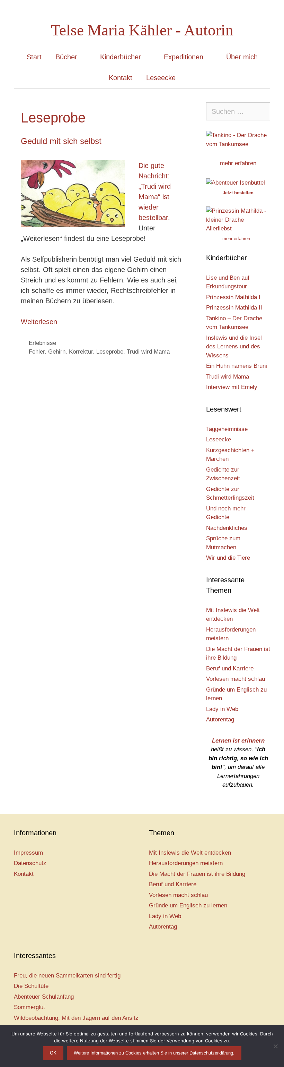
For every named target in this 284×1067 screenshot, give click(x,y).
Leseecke (161, 78)
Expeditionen (183, 57)
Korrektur (81, 351)
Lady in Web (222, 709)
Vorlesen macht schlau (235, 679)
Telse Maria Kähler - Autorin (142, 30)
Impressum (28, 852)
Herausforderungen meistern (186, 863)
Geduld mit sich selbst (61, 141)
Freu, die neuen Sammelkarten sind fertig (67, 975)
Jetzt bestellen (238, 192)
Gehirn (56, 351)
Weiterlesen (39, 321)
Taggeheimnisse (227, 429)
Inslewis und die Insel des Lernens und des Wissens (234, 347)
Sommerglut (29, 1007)
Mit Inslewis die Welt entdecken (190, 852)
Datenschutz (30, 863)
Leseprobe (109, 351)
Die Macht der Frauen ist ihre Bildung (197, 874)
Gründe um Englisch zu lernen (188, 905)
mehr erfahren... (238, 238)
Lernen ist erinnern (238, 740)
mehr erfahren (238, 163)
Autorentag (220, 719)
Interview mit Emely (231, 387)
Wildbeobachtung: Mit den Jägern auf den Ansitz (76, 1018)
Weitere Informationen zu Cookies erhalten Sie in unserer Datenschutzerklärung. (154, 1053)
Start (34, 57)
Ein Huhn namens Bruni (236, 366)
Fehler (37, 351)
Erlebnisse (42, 343)
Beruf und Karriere (230, 668)
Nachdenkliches (226, 528)
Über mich (242, 57)
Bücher (66, 57)
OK (53, 1053)
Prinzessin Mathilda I (233, 297)
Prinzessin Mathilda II (234, 307)
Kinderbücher (120, 57)
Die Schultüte (31, 986)
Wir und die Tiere (228, 557)
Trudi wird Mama (148, 351)
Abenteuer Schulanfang (44, 996)
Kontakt (120, 78)
